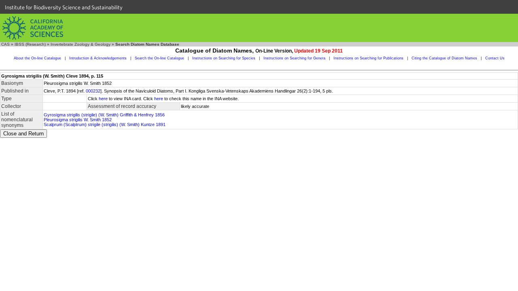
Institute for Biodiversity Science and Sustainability (64, 7)
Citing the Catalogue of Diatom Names (444, 58)
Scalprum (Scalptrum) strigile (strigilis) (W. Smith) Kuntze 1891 (105, 124)
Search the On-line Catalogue (159, 58)
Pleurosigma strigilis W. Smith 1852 (78, 119)
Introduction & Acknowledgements (98, 58)
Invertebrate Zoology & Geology (80, 44)
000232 (93, 91)
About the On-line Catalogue (37, 58)
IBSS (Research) (30, 44)
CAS (5, 44)
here (103, 98)
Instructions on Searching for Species (223, 58)
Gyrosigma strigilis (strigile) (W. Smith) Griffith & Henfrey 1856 (104, 114)
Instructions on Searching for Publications (368, 58)
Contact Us (495, 58)
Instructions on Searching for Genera (294, 58)
